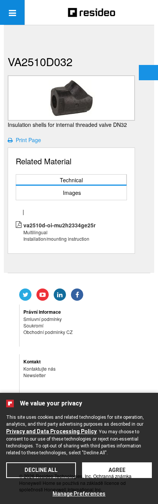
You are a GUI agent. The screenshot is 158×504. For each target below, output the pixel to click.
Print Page (27, 140)
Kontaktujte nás (39, 368)
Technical (71, 180)
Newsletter (34, 375)
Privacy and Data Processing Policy (51, 431)
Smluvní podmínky (42, 319)
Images (72, 192)
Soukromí (33, 325)
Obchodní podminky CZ (47, 332)
